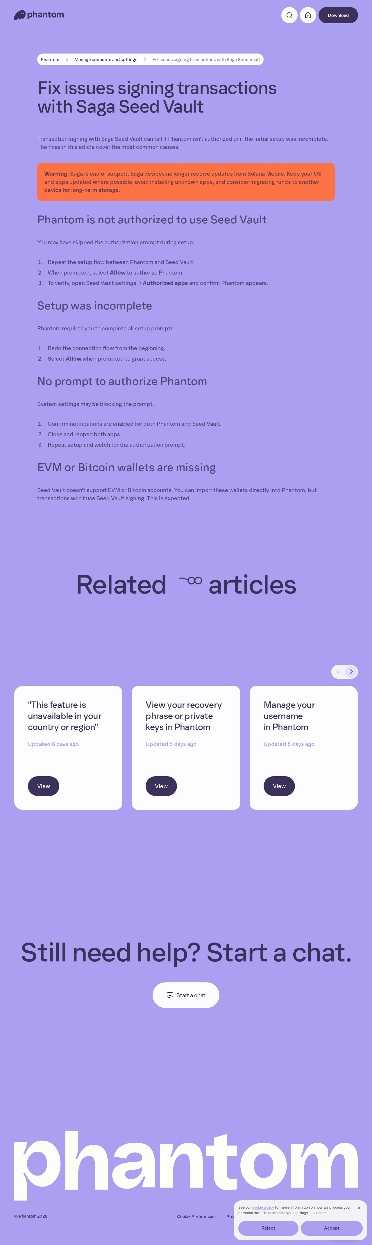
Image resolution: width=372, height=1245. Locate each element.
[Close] (359, 1208)
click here (318, 1213)
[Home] (39, 15)
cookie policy (263, 1207)
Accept (332, 1228)
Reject (269, 1228)
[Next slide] (351, 672)
